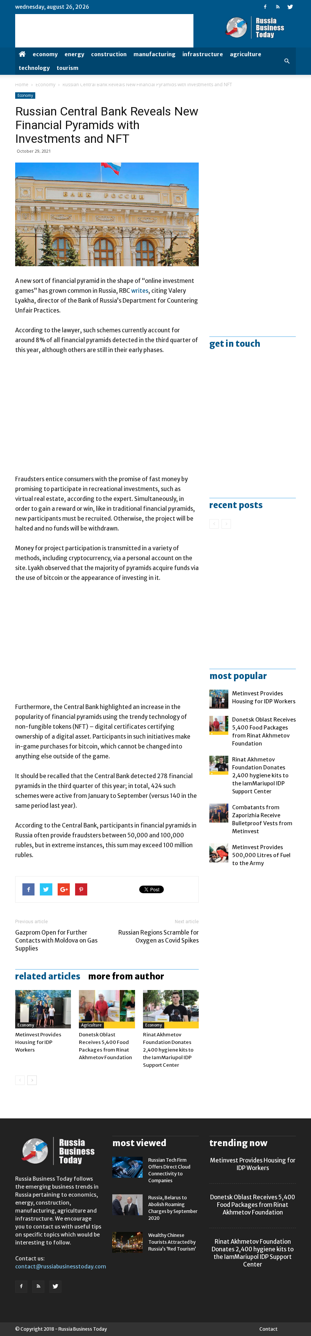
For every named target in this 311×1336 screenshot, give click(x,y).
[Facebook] (265, 7)
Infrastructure (202, 54)
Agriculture (245, 54)
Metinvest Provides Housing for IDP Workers (38, 1042)
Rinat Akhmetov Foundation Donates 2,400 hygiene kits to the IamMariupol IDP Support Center (168, 1049)
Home (21, 84)
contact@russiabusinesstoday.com (60, 1266)
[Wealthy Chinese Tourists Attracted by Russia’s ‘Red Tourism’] (127, 1242)
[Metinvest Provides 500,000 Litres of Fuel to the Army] (218, 852)
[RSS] (277, 7)
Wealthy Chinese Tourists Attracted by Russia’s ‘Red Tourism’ (172, 1242)
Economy (45, 54)
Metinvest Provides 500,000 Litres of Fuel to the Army (261, 855)
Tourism (68, 68)
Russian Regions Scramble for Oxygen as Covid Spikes (158, 936)
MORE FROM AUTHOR (126, 976)
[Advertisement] (107, 418)
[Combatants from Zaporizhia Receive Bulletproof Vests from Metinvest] (218, 813)
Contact (268, 1329)
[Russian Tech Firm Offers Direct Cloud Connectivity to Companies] (127, 1167)
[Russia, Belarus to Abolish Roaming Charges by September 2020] (127, 1204)
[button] (287, 61)
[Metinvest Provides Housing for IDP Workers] (43, 1009)
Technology (34, 68)
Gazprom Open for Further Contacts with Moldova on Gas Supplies (56, 940)
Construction (109, 54)
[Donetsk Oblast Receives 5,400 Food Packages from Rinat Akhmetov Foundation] (107, 1009)
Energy (74, 54)
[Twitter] (290, 7)
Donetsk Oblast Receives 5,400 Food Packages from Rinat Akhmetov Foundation (252, 1205)
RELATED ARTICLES (47, 976)
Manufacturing (155, 54)
